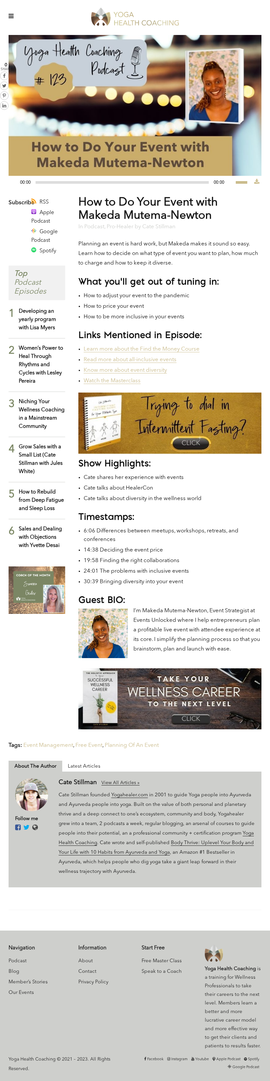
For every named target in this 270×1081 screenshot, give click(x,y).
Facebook (155, 1059)
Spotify (48, 251)
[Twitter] (26, 828)
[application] (131, 182)
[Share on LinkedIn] (4, 105)
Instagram (179, 1059)
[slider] (245, 182)
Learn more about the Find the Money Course (142, 349)
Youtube (201, 1059)
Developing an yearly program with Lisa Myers (37, 320)
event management (48, 745)
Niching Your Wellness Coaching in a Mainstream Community (42, 414)
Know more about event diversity (125, 370)
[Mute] (231, 182)
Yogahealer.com (129, 795)
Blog (14, 971)
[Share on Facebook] (4, 76)
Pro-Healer (120, 227)
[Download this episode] (256, 182)
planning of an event (132, 745)
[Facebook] (18, 828)
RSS (44, 202)
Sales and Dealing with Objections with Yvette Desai (40, 537)
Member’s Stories (28, 982)
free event (88, 745)
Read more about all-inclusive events (130, 360)
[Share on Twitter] (4, 85)
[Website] (35, 828)
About (85, 961)
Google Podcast (44, 236)
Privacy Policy (93, 982)
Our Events (21, 992)
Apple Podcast (42, 217)
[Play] (15, 182)
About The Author (35, 766)
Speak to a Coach (162, 971)
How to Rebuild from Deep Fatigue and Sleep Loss (41, 500)
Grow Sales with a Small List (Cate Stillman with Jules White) (41, 459)
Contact (87, 971)
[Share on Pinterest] (4, 95)
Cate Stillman (159, 227)
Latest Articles (84, 766)
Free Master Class (162, 961)
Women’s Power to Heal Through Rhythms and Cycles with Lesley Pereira (41, 365)
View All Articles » (120, 782)
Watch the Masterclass (112, 381)
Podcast (94, 227)
